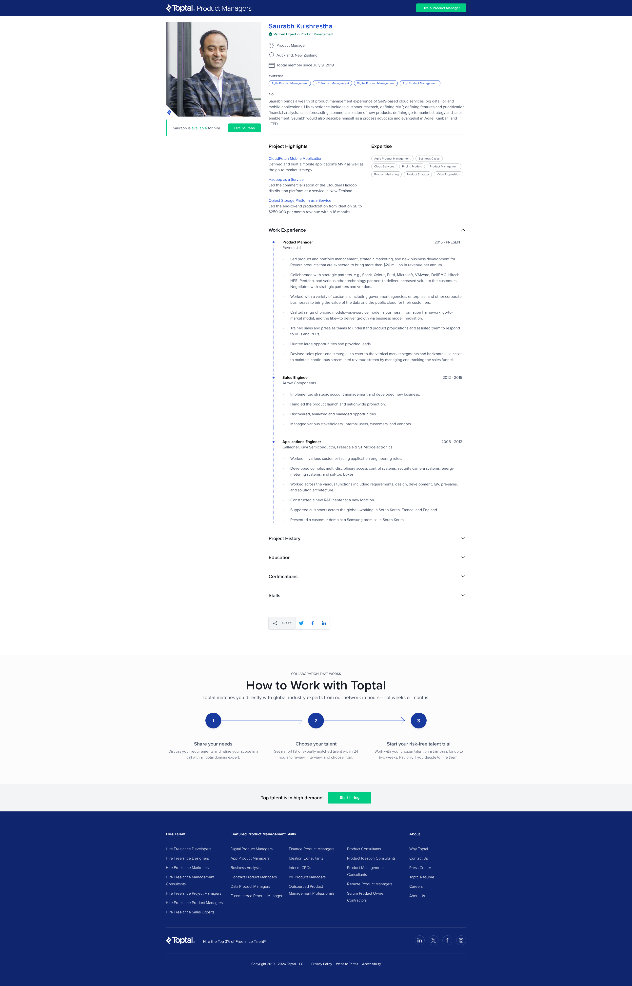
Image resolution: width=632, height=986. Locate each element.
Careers (416, 886)
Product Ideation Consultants (371, 858)
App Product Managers (250, 858)
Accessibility (371, 963)
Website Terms (347, 963)
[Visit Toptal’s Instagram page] (461, 940)
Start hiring (349, 797)
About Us (417, 895)
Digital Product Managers (252, 848)
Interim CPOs (300, 867)
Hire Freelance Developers (188, 848)
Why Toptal (418, 848)
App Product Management (420, 83)
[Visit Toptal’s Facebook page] (447, 940)
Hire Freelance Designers (187, 858)
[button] (367, 229)
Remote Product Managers (369, 883)
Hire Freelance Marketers (187, 867)
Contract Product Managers (254, 877)
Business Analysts (245, 867)
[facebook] (312, 623)
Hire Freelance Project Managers (193, 893)
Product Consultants (364, 848)
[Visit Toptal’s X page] (433, 940)
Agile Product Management (290, 83)
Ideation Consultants (306, 858)
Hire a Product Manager (441, 7)
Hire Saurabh (244, 127)
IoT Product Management (332, 83)
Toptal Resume (421, 877)
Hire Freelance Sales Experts (190, 912)
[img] (301, 34)
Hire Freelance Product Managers (194, 902)
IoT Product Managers (307, 877)
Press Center (420, 867)
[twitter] (301, 623)
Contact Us (418, 858)
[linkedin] (324, 623)
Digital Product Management (376, 83)
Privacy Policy (321, 963)
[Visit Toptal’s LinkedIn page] (420, 940)
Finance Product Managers (311, 848)
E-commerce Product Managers (257, 895)
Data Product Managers (250, 886)
